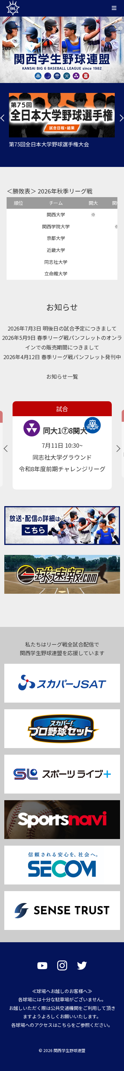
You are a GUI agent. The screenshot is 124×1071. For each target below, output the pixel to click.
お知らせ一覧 (62, 376)
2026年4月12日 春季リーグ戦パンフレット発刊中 (62, 357)
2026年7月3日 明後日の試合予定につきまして (62, 328)
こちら (64, 1025)
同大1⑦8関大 (65, 430)
